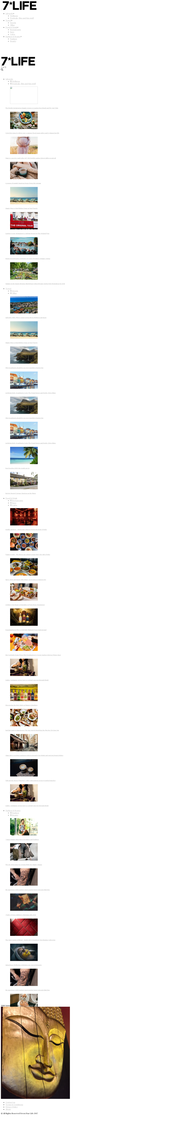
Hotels (13, 23)
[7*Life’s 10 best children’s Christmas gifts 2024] (24, 910)
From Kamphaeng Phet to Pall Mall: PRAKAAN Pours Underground (26, 630)
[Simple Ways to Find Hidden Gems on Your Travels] (24, 203)
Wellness (14, 16)
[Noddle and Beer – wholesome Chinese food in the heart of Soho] (24, 525)
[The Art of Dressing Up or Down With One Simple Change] (24, 860)
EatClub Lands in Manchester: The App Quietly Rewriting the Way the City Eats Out (32, 730)
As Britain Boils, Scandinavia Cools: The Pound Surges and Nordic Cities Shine (31, 393)
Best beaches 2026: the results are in (17, 468)
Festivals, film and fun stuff (22, 18)
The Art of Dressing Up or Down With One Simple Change (24, 864)
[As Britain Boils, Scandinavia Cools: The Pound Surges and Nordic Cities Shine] (24, 388)
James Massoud (26, 1005)
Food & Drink (11, 27)
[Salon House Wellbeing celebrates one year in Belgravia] (24, 960)
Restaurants (15, 29)
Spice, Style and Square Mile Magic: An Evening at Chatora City (26, 579)
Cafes (12, 34)
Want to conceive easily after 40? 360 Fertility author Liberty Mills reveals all (31, 158)
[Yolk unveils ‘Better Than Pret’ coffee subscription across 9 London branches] (24, 776)
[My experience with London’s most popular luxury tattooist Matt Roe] (24, 885)
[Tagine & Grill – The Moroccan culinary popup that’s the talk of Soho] (24, 550)
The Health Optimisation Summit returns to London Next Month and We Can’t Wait (32, 108)
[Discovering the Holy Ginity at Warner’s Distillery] (24, 700)
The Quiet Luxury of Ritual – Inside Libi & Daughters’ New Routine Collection (30, 940)
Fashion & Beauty (13, 36)
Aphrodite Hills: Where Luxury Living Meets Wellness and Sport (26, 317)
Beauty (13, 41)
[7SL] (18, 52)
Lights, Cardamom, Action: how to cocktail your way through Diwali (27, 680)
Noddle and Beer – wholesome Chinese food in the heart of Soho (26, 529)
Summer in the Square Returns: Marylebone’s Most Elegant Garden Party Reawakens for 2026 (35, 284)
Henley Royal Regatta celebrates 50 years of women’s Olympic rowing (28, 258)
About (8, 1109)
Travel (8, 20)
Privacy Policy (12, 1107)
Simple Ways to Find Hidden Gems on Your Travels (21, 208)
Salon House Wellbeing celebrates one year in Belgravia (24, 965)
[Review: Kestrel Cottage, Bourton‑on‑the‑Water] (24, 488)
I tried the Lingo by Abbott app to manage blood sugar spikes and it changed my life (32, 133)
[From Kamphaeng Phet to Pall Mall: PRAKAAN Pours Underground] (24, 625)
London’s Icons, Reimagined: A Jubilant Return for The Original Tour (27, 233)
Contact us (10, 1102)
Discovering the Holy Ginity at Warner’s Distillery (21, 705)
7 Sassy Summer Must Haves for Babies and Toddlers (22, 839)
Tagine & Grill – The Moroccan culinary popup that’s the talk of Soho (28, 554)
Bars (12, 32)
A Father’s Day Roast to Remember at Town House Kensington (25, 605)
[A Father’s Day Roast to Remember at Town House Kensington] (24, 600)
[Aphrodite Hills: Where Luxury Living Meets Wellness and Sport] (24, 313)
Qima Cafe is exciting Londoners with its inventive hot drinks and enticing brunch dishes (34, 755)
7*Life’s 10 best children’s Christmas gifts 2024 (21, 915)
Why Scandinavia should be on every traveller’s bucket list (24, 368)
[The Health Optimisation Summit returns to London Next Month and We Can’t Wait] (24, 103)
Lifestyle (9, 13)
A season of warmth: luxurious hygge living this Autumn (23, 183)
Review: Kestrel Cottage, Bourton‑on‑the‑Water (21, 493)
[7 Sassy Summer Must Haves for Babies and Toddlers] (24, 835)
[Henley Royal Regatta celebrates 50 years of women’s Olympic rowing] (24, 254)
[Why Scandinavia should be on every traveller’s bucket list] (24, 363)
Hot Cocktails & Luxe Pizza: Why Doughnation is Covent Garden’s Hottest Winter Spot (33, 655)
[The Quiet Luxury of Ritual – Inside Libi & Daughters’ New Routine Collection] (24, 935)
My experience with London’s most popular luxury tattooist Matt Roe (28, 890)
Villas (12, 25)
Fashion (13, 39)
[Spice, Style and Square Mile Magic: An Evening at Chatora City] (24, 575)
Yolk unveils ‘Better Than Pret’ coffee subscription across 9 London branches (31, 780)
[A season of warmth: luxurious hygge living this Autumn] (24, 178)
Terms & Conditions (14, 1104)
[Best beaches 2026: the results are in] (24, 463)
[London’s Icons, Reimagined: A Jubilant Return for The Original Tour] (24, 229)
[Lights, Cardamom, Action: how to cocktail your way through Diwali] (24, 675)
